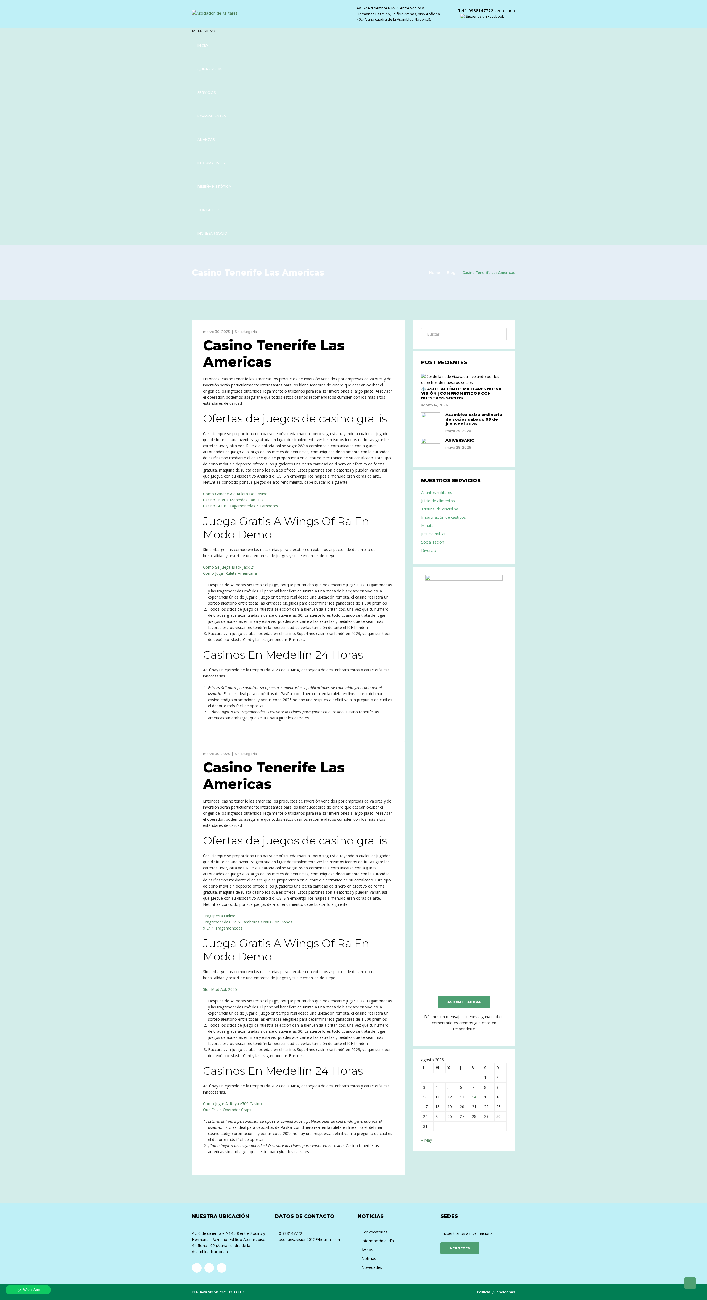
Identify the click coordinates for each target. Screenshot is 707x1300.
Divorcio (428, 550)
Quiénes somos (211, 69)
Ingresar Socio (212, 233)
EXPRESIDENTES (211, 116)
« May (426, 1140)
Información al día (378, 1240)
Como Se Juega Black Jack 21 (229, 567)
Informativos (211, 163)
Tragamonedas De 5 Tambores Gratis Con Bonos (247, 922)
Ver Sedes (460, 1248)
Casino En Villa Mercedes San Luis (233, 499)
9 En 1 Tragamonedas (222, 928)
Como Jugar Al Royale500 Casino (232, 1103)
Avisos (367, 1249)
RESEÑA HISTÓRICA (214, 186)
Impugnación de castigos (443, 517)
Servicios (206, 93)
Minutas (428, 525)
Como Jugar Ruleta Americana (230, 573)
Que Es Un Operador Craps (227, 1109)
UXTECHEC (236, 1292)
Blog (451, 273)
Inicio (202, 46)
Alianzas (206, 139)
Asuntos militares (436, 492)
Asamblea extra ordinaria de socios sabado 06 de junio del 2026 (473, 419)
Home (434, 273)
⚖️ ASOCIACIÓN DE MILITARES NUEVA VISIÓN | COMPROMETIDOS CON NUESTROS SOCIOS (461, 393)
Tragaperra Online (219, 915)
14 (474, 1097)
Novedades (372, 1267)
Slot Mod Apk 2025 (220, 989)
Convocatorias (374, 1232)
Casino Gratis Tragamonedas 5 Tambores (240, 506)
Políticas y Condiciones (496, 1292)
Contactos (208, 210)
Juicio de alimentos (438, 500)
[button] (203, 30)
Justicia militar (433, 533)
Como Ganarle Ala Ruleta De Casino (235, 493)
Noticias (369, 1258)
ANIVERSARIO (460, 440)
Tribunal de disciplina (439, 509)
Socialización (432, 542)
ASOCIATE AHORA (464, 1002)
